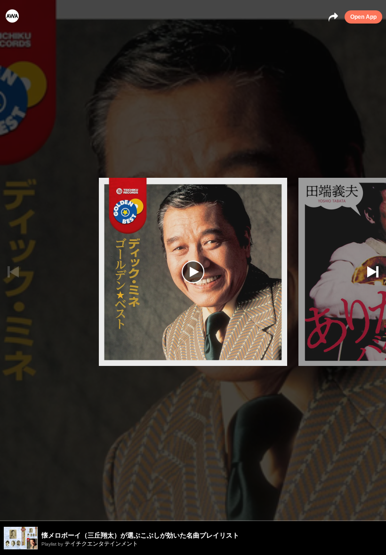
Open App (363, 17)
